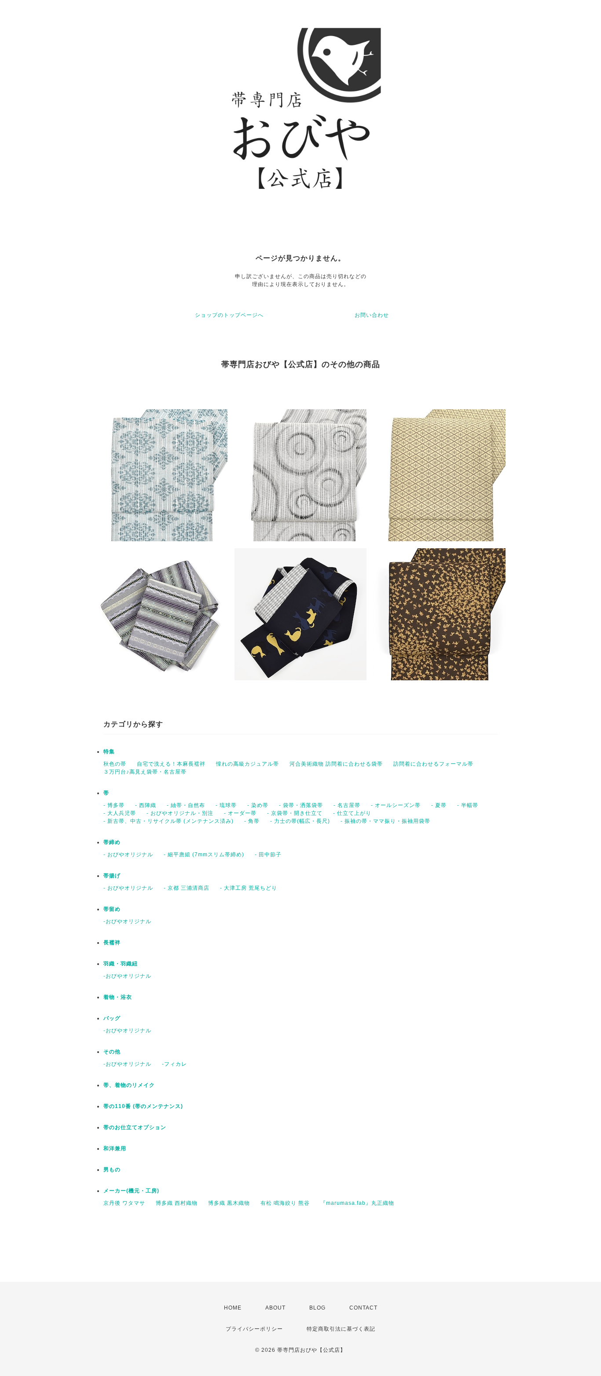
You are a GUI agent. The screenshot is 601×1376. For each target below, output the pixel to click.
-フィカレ (174, 1064)
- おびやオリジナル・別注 (180, 813)
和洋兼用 (114, 1148)
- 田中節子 (268, 854)
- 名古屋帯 (346, 805)
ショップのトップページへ (229, 315)
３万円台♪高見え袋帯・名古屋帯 (145, 772)
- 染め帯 (257, 805)
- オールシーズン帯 (396, 805)
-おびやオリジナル (127, 921)
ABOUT (275, 1308)
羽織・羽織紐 (120, 964)
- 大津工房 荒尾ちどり (248, 888)
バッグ (112, 1018)
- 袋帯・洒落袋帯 (301, 805)
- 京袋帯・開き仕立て (294, 813)
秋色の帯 (114, 764)
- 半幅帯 (467, 805)
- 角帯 (252, 821)
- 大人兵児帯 (119, 813)
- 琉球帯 (226, 805)
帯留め (112, 909)
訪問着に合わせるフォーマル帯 (433, 764)
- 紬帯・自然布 (186, 805)
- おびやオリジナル (128, 854)
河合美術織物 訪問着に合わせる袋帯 (336, 764)
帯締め (112, 842)
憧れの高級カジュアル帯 (247, 764)
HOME (233, 1308)
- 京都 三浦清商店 (186, 888)
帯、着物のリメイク (129, 1085)
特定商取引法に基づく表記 (341, 1329)
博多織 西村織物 (177, 1203)
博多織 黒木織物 (229, 1203)
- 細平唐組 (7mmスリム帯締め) (204, 854)
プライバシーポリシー (254, 1329)
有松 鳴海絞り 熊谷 (285, 1203)
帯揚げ (112, 876)
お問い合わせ (372, 315)
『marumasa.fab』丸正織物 (357, 1203)
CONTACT (363, 1308)
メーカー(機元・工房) (131, 1191)
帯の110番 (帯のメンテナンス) (143, 1106)
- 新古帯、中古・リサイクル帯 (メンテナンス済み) (168, 821)
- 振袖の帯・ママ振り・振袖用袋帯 (385, 821)
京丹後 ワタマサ (124, 1203)
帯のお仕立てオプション (134, 1127)
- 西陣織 (145, 805)
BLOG (317, 1308)
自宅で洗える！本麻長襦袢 (171, 764)
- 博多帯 (114, 805)
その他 (112, 1052)
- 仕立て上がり (352, 813)
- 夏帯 (439, 805)
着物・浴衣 (117, 997)
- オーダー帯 (240, 813)
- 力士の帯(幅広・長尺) (300, 821)
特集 (109, 752)
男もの (112, 1170)
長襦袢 (112, 942)
